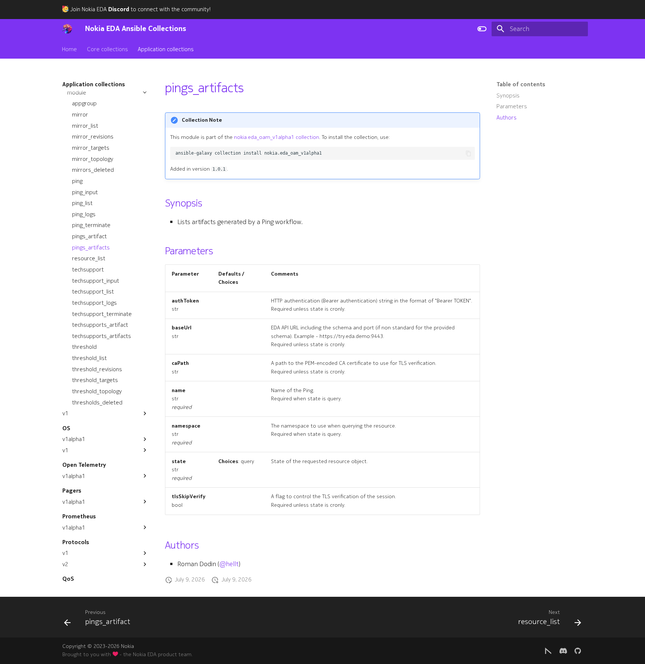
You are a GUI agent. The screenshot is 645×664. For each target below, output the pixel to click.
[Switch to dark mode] (482, 29)
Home (69, 49)
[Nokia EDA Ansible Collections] (67, 29)
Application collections (166, 49)
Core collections (107, 49)
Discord (118, 9)
